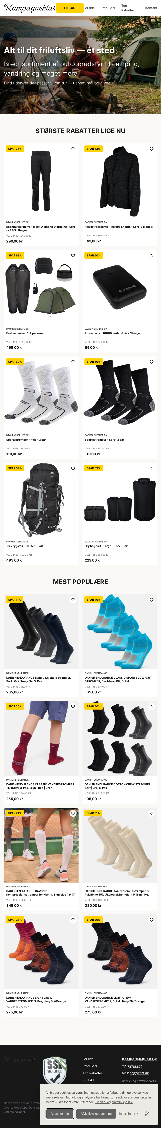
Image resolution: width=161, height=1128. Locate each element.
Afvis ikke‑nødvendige (96, 1113)
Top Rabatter (127, 8)
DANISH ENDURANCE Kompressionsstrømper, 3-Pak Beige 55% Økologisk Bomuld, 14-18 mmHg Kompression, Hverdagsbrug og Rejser (117, 894)
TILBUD (70, 8)
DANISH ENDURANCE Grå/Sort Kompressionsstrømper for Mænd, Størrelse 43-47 (40, 892)
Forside (89, 8)
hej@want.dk (139, 1073)
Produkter (108, 8)
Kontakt (151, 8)
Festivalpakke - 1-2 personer (25, 333)
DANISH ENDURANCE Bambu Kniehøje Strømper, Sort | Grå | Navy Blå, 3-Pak (38, 679)
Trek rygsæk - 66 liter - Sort (24, 546)
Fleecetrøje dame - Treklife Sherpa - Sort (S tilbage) (119, 226)
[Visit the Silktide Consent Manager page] (147, 1114)
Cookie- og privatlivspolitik (139, 1081)
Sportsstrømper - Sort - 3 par (104, 439)
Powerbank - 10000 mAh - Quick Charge (112, 333)
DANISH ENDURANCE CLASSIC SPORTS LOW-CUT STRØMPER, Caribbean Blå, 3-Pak (118, 679)
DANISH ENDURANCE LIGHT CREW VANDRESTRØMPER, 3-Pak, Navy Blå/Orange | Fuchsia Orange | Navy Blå (37, 1001)
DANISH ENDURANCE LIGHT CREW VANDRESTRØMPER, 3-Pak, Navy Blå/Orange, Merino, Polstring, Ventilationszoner (115, 1001)
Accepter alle (60, 1113)
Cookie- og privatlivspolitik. (114, 1102)
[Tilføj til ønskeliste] (73, 149)
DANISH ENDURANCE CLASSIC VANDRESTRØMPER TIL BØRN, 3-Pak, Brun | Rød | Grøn (40, 786)
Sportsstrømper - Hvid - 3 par (26, 439)
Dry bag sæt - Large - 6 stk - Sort (106, 546)
